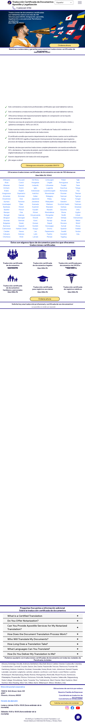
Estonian (21, 196)
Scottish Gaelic (63, 204)
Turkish (78, 202)
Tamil (78, 182)
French (21, 210)
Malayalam (49, 202)
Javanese (35, 202)
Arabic (6, 191)
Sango (63, 199)
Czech (21, 182)
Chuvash (21, 180)
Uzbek (77, 215)
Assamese (6, 199)
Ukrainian (77, 207)
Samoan (63, 196)
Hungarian (35, 182)
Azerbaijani (6, 204)
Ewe (21, 199)
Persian (49, 237)
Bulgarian (6, 223)
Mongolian (49, 215)
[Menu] (80, 2)
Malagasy (49, 196)
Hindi (21, 237)
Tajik (78, 180)
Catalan (6, 231)
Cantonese (6, 229)
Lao (35, 231)
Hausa (21, 231)
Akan (7, 182)
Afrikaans (6, 180)
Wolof (78, 223)
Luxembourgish (49, 191)
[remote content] (42, 339)
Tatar (78, 185)
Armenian (6, 196)
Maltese (49, 204)
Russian (64, 193)
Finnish (21, 207)
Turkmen (78, 204)
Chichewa (6, 237)
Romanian (63, 191)
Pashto (49, 234)
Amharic (6, 188)
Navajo (49, 220)
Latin (35, 234)
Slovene (63, 223)
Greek (21, 223)
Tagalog (64, 237)
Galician (21, 215)
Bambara (6, 207)
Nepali (49, 223)
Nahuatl (49, 218)
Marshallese (49, 212)
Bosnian (7, 220)
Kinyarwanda (35, 215)
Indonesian (35, 191)
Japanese (35, 199)
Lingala (49, 182)
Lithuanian (49, 185)
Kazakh (35, 210)
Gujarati (21, 226)
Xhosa (77, 226)
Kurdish (35, 226)
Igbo (35, 188)
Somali (63, 226)
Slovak (63, 220)
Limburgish (49, 180)
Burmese (6, 226)
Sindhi (63, 215)
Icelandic (35, 185)
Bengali (6, 215)
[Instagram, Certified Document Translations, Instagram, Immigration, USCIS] (67, 708)
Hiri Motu (35, 180)
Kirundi (35, 218)
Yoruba (77, 231)
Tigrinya (78, 196)
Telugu (77, 188)
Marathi (49, 210)
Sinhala (63, 218)
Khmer (35, 212)
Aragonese (6, 193)
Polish (63, 180)
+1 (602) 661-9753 (23, 8)
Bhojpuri (6, 218)
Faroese (21, 202)
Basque (7, 212)
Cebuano (6, 234)
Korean (35, 223)
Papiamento (49, 231)
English (21, 191)
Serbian (63, 207)
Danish (21, 185)
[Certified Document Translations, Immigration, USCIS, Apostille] (72, 708)
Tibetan (78, 193)
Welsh (78, 220)
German (21, 220)
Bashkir (6, 210)
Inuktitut (35, 193)
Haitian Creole (21, 229)
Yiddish (78, 229)
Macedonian (49, 193)
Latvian (35, 237)
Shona (63, 212)
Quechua (63, 188)
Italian (35, 196)
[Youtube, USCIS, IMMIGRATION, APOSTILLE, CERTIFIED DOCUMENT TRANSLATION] (78, 708)
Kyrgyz (35, 229)
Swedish (63, 234)
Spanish (64, 229)
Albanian (6, 185)
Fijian (21, 204)
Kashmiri (35, 207)
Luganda (49, 188)
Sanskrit (63, 202)
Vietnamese (78, 218)
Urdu (78, 210)
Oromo (49, 229)
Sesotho (63, 210)
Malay (49, 199)
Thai (77, 191)
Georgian (21, 218)
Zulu (77, 234)
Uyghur (78, 212)
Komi (35, 220)
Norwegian (49, 226)
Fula (21, 212)
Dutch (21, 188)
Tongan (78, 199)
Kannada (35, 204)
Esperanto (21, 193)
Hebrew (21, 234)
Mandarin (49, 207)
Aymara (6, 202)
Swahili (63, 231)
